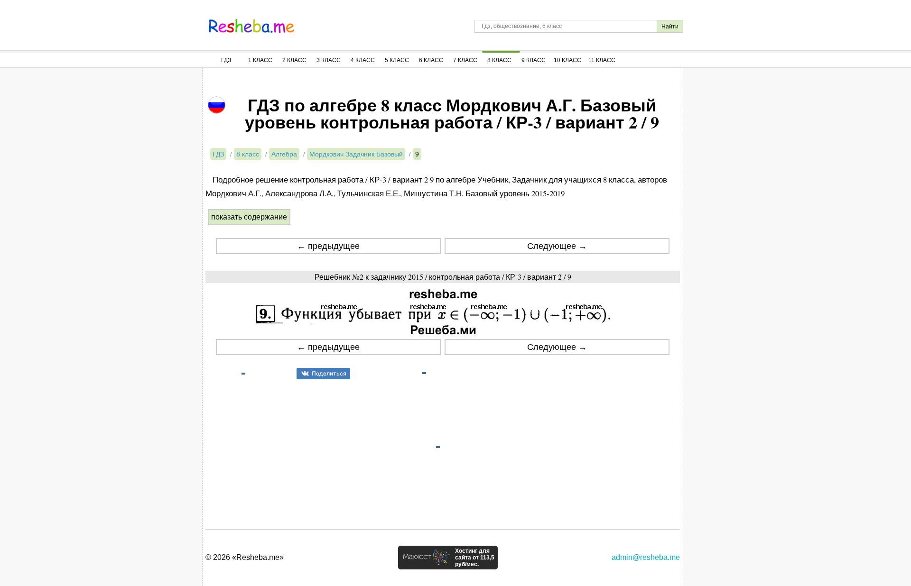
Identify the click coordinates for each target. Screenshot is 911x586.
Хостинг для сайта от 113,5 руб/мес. (474, 558)
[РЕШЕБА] (251, 26)
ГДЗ (226, 60)
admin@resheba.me (646, 557)
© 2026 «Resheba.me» (244, 557)
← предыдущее (328, 246)
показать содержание (249, 217)
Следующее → (557, 246)
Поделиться (329, 373)
